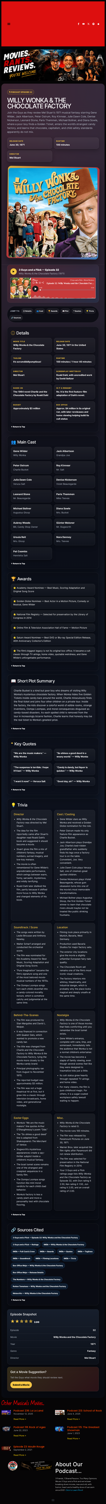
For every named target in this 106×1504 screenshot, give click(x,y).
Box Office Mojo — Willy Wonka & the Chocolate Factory (38, 1265)
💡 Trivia (90, 311)
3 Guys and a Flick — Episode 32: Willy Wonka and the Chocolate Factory (45, 1237)
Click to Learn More (74, 1490)
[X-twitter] (88, 24)
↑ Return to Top (18, 427)
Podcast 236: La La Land (28, 1410)
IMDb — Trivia (70, 1258)
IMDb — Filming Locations (47, 1258)
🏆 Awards (52, 311)
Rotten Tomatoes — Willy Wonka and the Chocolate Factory (39, 1286)
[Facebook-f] (78, 24)
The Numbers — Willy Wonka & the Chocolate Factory (36, 1279)
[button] (8, 24)
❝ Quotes (77, 311)
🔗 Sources (16, 318)
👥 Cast (39, 311)
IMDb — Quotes (65, 1251)
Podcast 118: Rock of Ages (30, 1427)
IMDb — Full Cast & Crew (24, 1251)
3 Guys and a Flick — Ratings (26, 1244)
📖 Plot (65, 311)
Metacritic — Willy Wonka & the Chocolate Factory (35, 1293)
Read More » (20, 1419)
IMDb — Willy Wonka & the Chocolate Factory (64, 1244)
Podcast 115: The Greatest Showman (83, 1428)
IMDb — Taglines (85, 1251)
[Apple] (98, 24)
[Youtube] (83, 24)
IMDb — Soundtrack (21, 1258)
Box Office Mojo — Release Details (28, 1272)
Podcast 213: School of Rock (84, 1410)
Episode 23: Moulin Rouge (29, 1446)
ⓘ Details (27, 311)
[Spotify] (93, 24)
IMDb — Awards (47, 1251)
